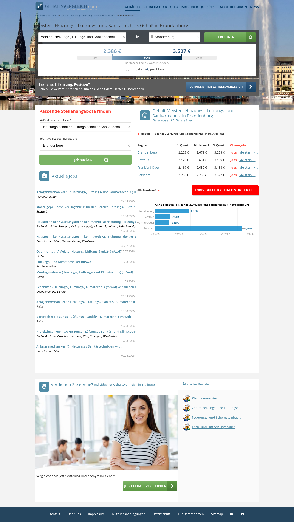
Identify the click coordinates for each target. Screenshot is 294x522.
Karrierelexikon (233, 7)
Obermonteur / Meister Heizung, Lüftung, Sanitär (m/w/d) (78, 251)
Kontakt (54, 514)
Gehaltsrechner (184, 7)
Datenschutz (162, 514)
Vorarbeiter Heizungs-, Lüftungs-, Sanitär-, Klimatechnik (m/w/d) (83, 317)
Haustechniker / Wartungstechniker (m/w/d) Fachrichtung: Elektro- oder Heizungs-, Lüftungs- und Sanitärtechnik (119, 237)
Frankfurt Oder (148, 167)
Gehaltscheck (155, 7)
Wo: (59, 138)
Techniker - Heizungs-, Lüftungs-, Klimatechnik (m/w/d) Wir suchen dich (88, 287)
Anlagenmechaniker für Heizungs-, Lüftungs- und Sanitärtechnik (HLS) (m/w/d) (93, 192)
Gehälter (132, 7)
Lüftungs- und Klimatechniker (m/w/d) (64, 262)
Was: (55, 120)
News (254, 7)
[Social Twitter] (243, 514)
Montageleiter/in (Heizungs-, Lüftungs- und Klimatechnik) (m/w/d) (84, 272)
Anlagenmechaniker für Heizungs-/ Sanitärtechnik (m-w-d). (79, 346)
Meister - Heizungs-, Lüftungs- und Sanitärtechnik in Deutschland (182, 133)
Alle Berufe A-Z (146, 190)
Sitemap (217, 514)
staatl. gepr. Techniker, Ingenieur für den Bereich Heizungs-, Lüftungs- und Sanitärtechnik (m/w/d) (108, 207)
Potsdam (144, 175)
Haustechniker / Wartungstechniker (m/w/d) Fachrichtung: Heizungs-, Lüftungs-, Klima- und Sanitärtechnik (114, 222)
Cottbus (143, 160)
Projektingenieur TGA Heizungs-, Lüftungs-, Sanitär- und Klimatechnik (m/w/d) (93, 331)
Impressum (96, 514)
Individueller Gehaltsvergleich (223, 190)
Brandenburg (147, 152)
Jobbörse (208, 7)
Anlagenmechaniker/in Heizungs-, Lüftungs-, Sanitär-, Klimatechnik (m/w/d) (91, 302)
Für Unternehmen (191, 514)
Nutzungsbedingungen (128, 514)
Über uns (74, 514)
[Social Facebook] (232, 514)
